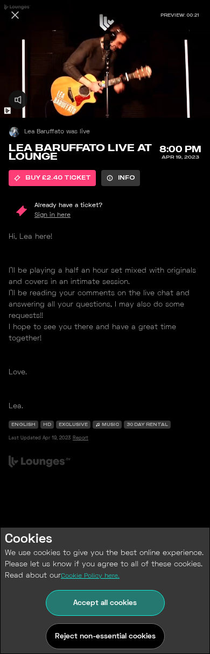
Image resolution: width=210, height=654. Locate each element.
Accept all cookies (105, 603)
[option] (52, 178)
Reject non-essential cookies (105, 636)
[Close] (15, 15)
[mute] (18, 99)
